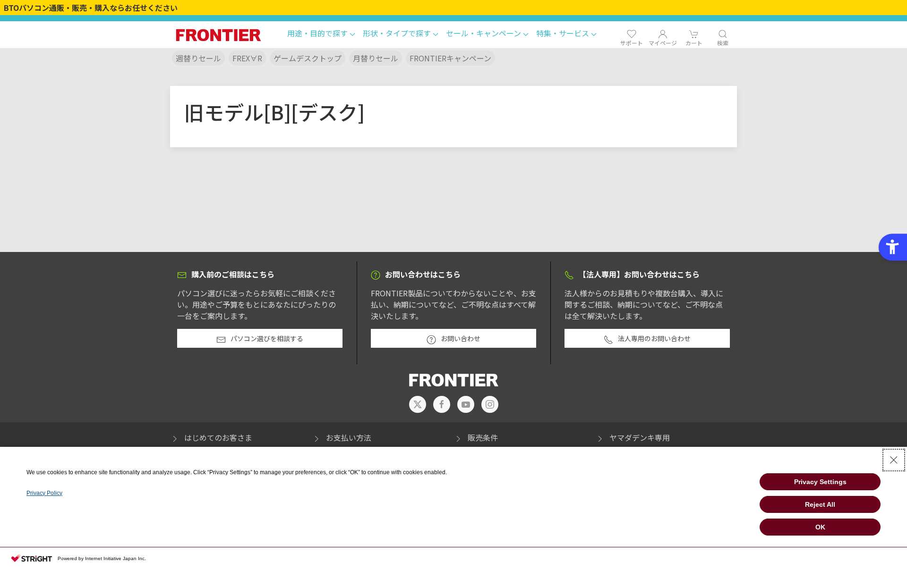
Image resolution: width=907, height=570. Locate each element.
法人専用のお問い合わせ (654, 338)
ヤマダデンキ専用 (639, 437)
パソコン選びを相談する (267, 338)
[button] (321, 34)
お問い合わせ (460, 338)
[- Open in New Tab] (417, 404)
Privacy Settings (820, 482)
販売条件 (483, 437)
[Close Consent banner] (893, 460)
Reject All (820, 504)
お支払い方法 (348, 437)
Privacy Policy (44, 493)
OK (820, 527)
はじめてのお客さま (218, 437)
